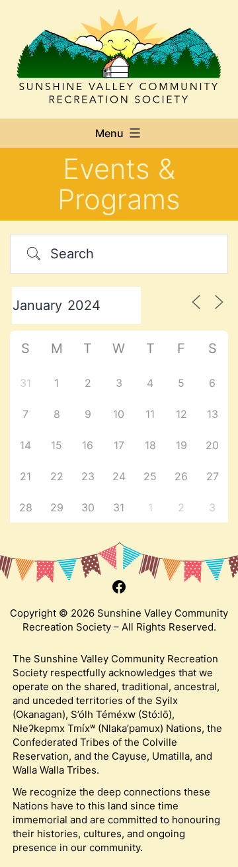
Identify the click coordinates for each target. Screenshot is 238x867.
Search (72, 254)
